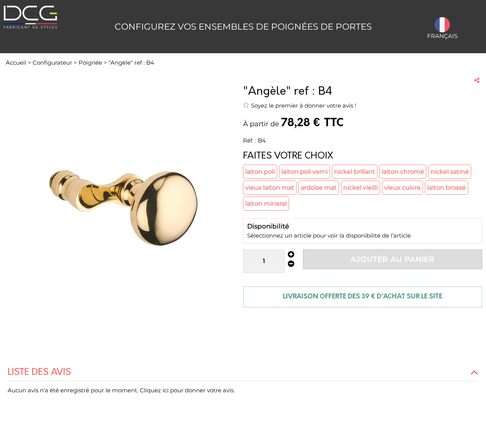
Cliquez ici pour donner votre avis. (187, 390)
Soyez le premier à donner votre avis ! (303, 105)
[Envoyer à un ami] (477, 80)
